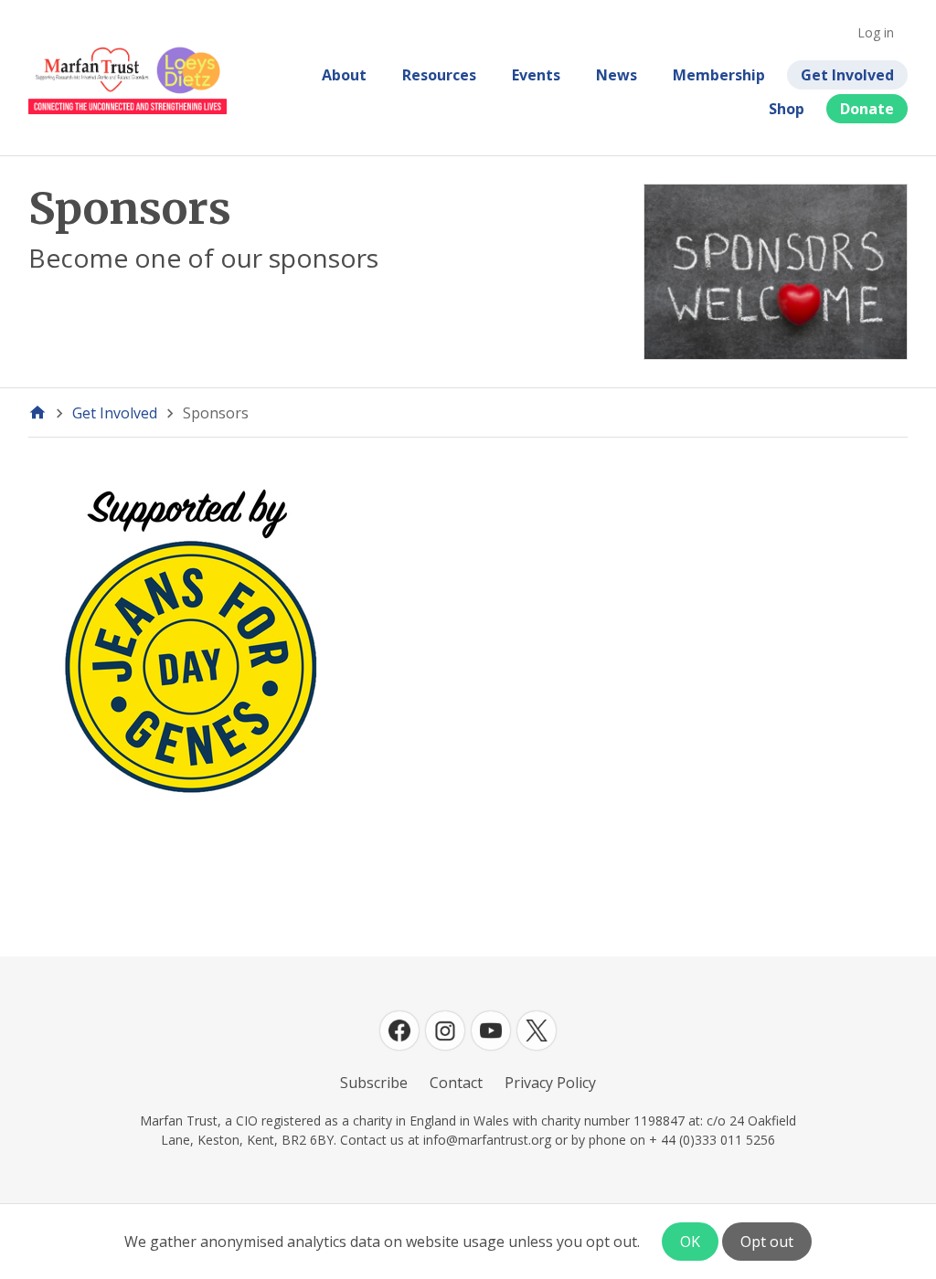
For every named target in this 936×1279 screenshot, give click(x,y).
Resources (439, 75)
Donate (867, 109)
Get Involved (847, 75)
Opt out (766, 1241)
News (616, 75)
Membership (719, 75)
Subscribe (374, 1083)
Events (536, 75)
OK (690, 1241)
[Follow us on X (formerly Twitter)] (536, 1030)
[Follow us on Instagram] (445, 1030)
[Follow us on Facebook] (399, 1030)
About (344, 75)
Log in (875, 32)
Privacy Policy (550, 1083)
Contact (456, 1083)
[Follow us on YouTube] (491, 1030)
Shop (786, 109)
